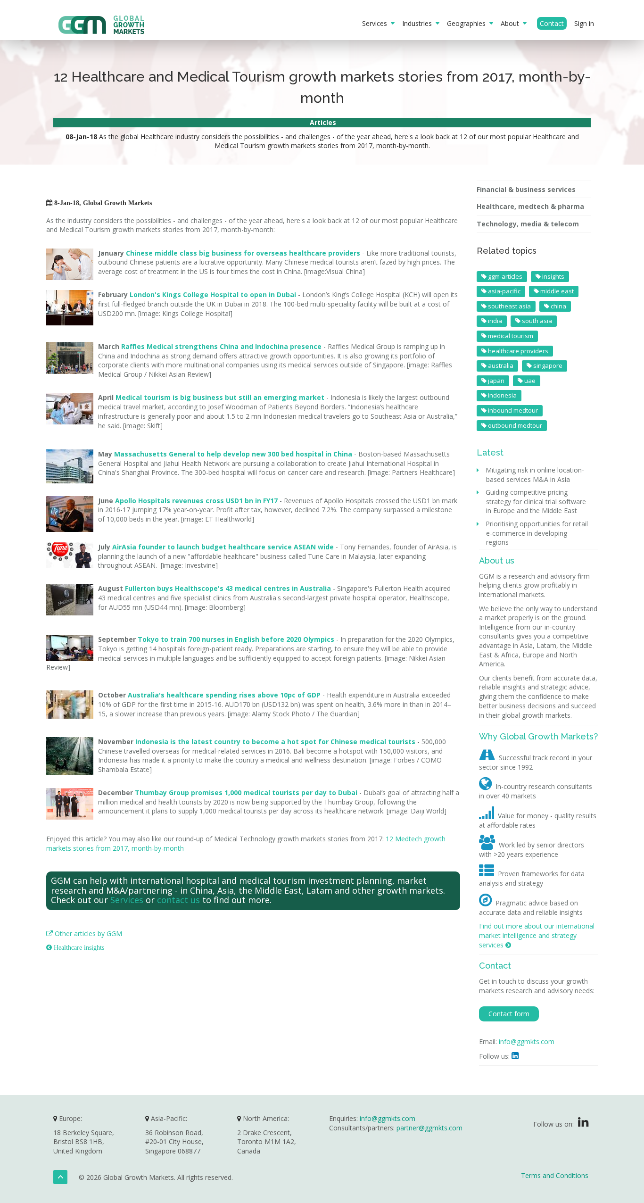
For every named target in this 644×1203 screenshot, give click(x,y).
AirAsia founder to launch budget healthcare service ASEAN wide (223, 546)
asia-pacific (503, 291)
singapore (547, 365)
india (494, 320)
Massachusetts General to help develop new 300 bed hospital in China (233, 453)
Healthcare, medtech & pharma (530, 206)
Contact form (508, 1013)
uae (529, 380)
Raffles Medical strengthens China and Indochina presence (221, 346)
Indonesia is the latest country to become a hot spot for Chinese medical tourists (275, 741)
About (512, 23)
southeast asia (509, 306)
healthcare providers (517, 351)
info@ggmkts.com (526, 1041)
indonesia (502, 395)
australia (500, 365)
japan (495, 380)
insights (552, 276)
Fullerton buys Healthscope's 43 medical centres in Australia (228, 588)
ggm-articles (504, 276)
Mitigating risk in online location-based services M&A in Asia (535, 474)
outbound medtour (514, 425)
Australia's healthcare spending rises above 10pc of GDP (224, 694)
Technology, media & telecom (528, 223)
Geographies (468, 23)
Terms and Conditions (554, 1175)
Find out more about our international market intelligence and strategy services (536, 935)
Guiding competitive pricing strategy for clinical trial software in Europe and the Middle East (536, 501)
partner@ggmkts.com (429, 1127)
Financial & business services (526, 189)
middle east (556, 291)
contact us (178, 899)
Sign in (584, 23)
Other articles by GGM (84, 933)
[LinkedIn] (583, 1124)
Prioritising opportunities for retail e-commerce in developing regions (537, 533)
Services (376, 23)
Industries (419, 23)
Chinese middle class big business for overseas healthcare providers (243, 253)
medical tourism (510, 336)
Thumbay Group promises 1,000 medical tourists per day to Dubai (246, 792)
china (557, 306)
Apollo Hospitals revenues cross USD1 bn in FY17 (196, 500)
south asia (536, 320)
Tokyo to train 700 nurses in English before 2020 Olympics (236, 639)
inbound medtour (512, 410)
